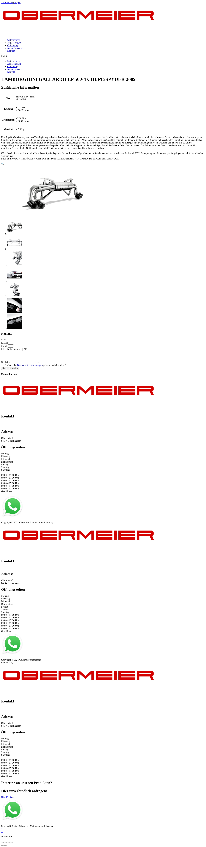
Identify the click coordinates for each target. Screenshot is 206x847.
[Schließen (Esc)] (2, 842)
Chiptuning (12, 45)
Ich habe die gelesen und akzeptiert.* (35, 365)
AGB (30, 519)
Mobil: (4, 346)
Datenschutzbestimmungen (30, 365)
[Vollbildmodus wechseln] (8, 842)
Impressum (6, 519)
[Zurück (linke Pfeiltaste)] (2, 845)
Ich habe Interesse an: (11, 349)
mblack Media (60, 522)
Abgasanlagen (14, 42)
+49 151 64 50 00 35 (11, 422)
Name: (4, 339)
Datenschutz (20, 519)
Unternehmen (13, 40)
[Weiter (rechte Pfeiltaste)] (5, 845)
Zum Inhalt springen (11, 2)
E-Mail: (5, 342)
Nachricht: (6, 362)
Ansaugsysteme (14, 48)
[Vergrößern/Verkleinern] (11, 842)
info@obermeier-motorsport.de (16, 425)
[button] (103, 56)
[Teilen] (5, 842)
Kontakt (11, 50)
